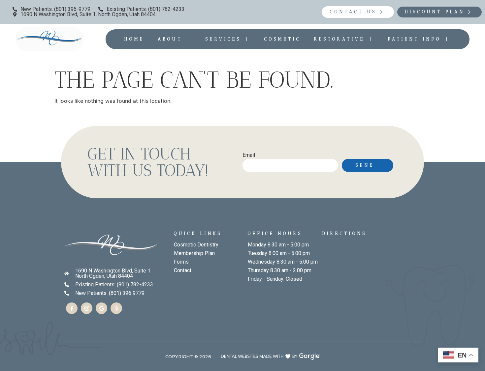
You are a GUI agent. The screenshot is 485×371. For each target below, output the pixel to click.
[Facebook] (72, 308)
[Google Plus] (101, 308)
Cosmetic (282, 39)
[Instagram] (86, 308)
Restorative (339, 39)
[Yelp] (116, 308)
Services (223, 39)
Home (134, 39)
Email (248, 155)
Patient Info (414, 39)
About (170, 39)
